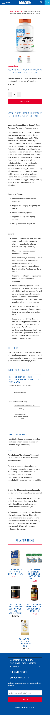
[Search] (42, 2)
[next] (40, 35)
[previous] (9, 35)
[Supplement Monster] (25, 2)
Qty (9, 90)
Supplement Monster (27, 707)
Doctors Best (13, 66)
